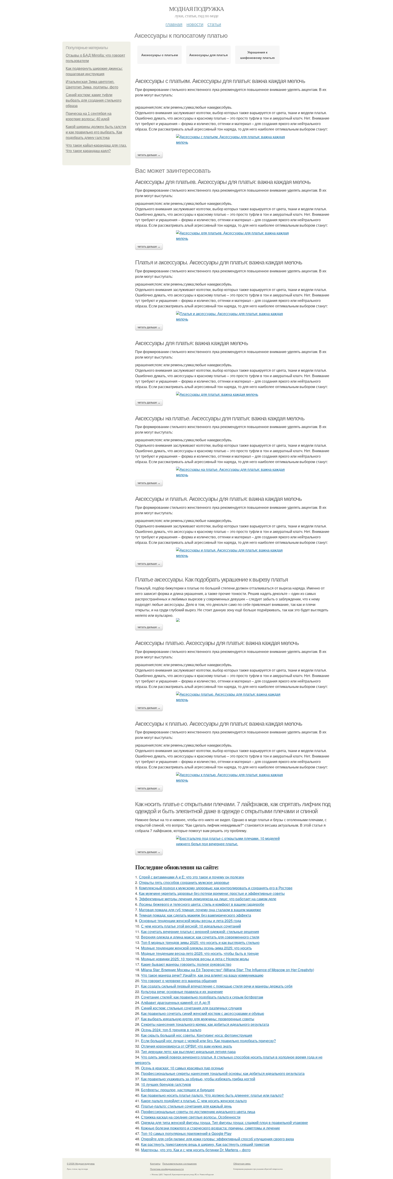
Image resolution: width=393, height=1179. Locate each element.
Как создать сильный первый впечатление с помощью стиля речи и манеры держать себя (216, 986)
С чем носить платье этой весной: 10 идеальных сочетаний (191, 926)
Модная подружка (196, 9)
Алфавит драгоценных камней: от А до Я (175, 1002)
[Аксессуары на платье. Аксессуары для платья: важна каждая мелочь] (233, 472)
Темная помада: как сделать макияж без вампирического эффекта (195, 915)
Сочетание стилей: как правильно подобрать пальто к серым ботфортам (202, 997)
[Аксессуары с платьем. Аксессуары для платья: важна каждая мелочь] (233, 139)
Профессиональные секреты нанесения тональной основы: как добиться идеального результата (223, 1073)
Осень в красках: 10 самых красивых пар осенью (182, 1068)
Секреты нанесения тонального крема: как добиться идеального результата (205, 1024)
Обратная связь (242, 1163)
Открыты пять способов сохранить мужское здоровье (184, 882)
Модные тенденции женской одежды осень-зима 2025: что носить (196, 948)
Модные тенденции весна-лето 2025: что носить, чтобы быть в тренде (200, 953)
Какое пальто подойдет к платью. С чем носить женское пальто (194, 1100)
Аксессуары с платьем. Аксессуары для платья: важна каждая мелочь (220, 81)
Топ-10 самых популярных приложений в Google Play (186, 1133)
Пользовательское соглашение (179, 1163)
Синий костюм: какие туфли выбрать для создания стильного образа (93, 100)
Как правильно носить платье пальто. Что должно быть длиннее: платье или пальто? (212, 1095)
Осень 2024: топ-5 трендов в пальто (171, 1029)
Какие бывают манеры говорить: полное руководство (186, 964)
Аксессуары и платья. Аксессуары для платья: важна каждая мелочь (218, 498)
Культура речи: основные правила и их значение (182, 991)
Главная (174, 24)
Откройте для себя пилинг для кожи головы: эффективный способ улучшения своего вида (217, 1138)
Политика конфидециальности (167, 1169)
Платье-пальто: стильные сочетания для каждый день (186, 1106)
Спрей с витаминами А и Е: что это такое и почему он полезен (191, 877)
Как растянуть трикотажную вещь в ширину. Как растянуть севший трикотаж (205, 1144)
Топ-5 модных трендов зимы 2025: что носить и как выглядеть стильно (200, 942)
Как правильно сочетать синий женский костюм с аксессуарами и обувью (202, 1013)
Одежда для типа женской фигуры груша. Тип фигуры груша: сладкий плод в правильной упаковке (224, 1122)
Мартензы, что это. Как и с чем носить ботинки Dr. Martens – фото (196, 1149)
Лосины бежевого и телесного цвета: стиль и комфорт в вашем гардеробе (201, 904)
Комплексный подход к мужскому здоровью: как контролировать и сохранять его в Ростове (215, 888)
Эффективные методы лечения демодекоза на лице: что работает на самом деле (207, 898)
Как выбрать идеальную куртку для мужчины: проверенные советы (197, 1018)
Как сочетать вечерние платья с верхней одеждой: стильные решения (200, 931)
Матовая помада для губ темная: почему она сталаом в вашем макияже (200, 909)
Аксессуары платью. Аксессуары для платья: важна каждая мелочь (217, 643)
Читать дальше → (149, 155)
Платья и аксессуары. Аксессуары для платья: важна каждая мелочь (218, 262)
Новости (194, 24)
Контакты (155, 1163)
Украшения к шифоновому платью (257, 55)
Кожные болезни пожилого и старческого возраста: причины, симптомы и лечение (210, 1128)
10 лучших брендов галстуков (166, 1084)
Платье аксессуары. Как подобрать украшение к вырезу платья (211, 579)
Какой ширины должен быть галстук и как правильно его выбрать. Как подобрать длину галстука (96, 132)
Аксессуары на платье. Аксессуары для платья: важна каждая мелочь (219, 418)
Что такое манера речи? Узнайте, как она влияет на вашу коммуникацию (202, 975)
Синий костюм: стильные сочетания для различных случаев (191, 1008)
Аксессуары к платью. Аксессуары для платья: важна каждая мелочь (218, 723)
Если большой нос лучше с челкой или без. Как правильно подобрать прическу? (208, 1040)
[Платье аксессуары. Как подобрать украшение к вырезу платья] (233, 620)
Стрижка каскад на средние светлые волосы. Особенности (190, 1117)
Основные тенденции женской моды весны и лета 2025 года (190, 920)
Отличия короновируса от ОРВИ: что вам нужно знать (186, 1046)
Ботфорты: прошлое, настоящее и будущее (177, 1089)
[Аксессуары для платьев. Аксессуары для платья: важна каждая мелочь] (233, 235)
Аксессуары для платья (208, 55)
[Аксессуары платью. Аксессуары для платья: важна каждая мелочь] (233, 697)
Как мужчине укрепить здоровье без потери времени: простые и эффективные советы (212, 893)
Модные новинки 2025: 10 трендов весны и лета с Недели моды (195, 958)
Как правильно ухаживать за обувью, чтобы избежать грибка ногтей (198, 1078)
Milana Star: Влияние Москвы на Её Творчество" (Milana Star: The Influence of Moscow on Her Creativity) (227, 969)
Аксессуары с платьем (159, 55)
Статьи (214, 24)
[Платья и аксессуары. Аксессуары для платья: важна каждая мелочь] (233, 316)
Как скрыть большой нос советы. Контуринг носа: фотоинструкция (196, 1035)
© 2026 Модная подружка (81, 1163)
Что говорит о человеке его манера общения (179, 980)
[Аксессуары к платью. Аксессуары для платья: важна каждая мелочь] (233, 777)
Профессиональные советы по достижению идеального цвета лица (198, 1111)
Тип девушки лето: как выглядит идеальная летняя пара (188, 1051)
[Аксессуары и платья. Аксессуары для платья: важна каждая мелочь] (233, 552)
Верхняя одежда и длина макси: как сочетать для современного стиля (200, 937)
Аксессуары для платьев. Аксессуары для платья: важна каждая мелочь (223, 181)
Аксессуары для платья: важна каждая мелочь (191, 343)
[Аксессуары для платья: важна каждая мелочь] (233, 394)
